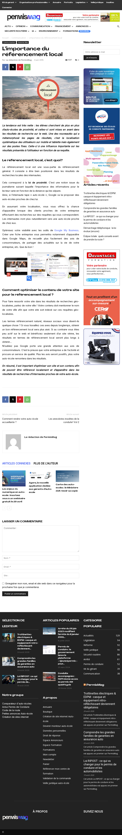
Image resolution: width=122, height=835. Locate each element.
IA (33, 31)
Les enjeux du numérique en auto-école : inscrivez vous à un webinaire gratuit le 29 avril (13, 495)
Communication (40, 26)
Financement (63, 26)
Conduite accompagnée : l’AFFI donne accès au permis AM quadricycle (68, 679)
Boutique (47, 711)
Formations (76, 31)
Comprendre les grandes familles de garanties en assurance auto (100, 210)
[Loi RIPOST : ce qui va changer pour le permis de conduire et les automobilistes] (8, 679)
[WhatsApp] (27, 67)
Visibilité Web (23, 42)
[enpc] (102, 347)
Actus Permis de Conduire (15, 707)
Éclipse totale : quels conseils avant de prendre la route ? (101, 238)
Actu (8, 26)
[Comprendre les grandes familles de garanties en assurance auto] (8, 661)
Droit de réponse (51, 735)
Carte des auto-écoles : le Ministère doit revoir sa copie (67, 488)
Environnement (48, 31)
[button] (118, 26)
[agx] (102, 165)
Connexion (7, 8)
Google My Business (66, 230)
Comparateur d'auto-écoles (16, 703)
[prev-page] (4, 508)
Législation (80, 2)
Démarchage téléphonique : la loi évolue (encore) (100, 230)
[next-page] (9, 508)
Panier (46, 764)
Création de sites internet (15, 717)
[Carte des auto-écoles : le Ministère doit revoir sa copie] (67, 476)
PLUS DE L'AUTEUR (46, 463)
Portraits (68, 2)
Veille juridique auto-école (56, 783)
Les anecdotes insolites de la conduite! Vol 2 (64, 420)
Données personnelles (54, 730)
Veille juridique (97, 2)
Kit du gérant (8, 2)
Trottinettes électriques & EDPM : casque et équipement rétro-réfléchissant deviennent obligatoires (100, 198)
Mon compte (49, 754)
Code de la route (11, 710)
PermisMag (95, 685)
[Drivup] (102, 86)
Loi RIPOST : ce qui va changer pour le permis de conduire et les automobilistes (101, 219)
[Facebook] (5, 67)
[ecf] (102, 126)
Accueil (5, 37)
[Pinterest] (20, 67)
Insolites (110, 2)
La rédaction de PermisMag (19, 60)
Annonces (82, 26)
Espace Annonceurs (53, 740)
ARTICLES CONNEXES (16, 463)
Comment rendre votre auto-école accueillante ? (20, 420)
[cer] (102, 307)
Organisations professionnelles (33, 2)
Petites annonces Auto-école (17, 713)
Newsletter (48, 759)
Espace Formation (52, 744)
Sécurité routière (16, 31)
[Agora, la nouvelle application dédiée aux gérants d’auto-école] (40, 475)
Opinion (20, 26)
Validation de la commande (57, 778)
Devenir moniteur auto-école (58, 725)
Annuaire (57, 2)
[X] (13, 67)
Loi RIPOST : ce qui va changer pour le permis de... (27, 679)
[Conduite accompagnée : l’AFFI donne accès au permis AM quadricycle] (49, 676)
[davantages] (102, 268)
